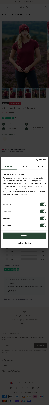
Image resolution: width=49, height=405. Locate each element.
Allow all (24, 235)
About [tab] (40, 166)
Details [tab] (24, 166)
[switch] (43, 211)
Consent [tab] (8, 166)
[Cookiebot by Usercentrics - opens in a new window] (36, 160)
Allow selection (24, 243)
